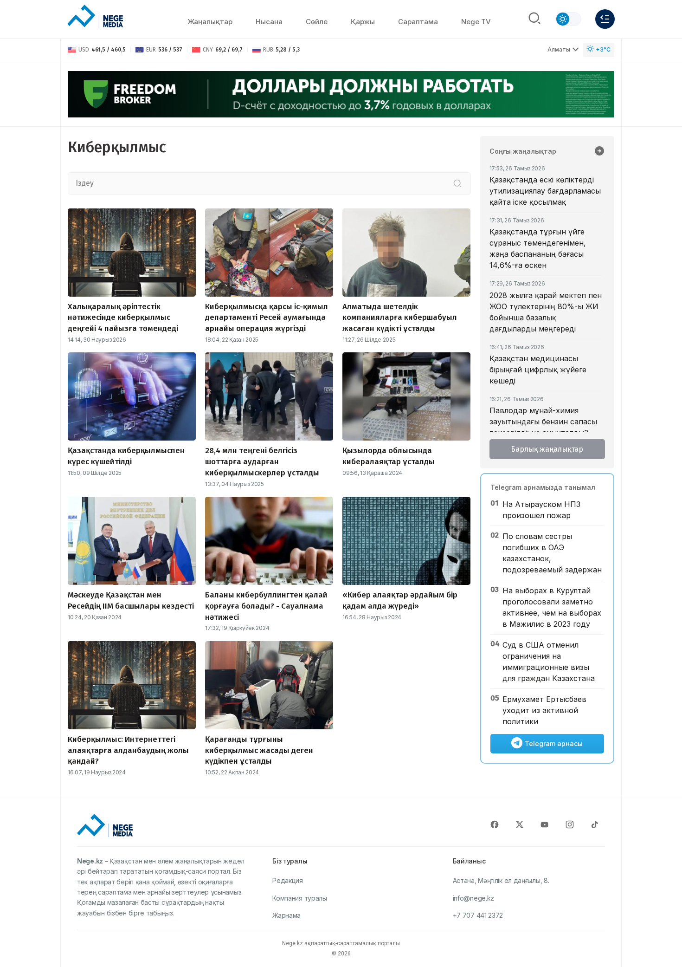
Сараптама (418, 21)
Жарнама (286, 915)
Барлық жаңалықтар (547, 449)
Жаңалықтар (209, 21)
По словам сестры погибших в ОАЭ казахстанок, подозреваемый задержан (552, 553)
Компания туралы (299, 898)
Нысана (269, 21)
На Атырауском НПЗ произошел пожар (541, 510)
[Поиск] (534, 19)
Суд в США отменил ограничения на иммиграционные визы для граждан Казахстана (548, 661)
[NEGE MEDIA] (95, 17)
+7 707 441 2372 (478, 915)
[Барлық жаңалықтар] (599, 151)
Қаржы (363, 21)
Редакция (287, 880)
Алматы (558, 49)
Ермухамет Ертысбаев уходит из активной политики (544, 710)
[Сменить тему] (568, 19)
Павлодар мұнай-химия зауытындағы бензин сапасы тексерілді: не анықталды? (543, 421)
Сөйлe (317, 21)
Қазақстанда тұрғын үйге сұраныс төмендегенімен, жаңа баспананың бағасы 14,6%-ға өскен (537, 248)
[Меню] (605, 19)
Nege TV (476, 21)
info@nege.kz (473, 898)
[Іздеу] (457, 183)
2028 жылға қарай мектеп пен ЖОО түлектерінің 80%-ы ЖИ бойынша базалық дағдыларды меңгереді (545, 312)
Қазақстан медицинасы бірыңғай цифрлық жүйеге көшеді (537, 369)
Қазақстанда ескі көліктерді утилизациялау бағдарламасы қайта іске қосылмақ (545, 191)
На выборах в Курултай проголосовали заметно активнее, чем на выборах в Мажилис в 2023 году (551, 607)
